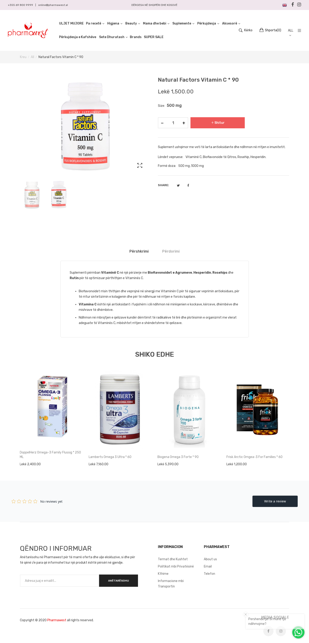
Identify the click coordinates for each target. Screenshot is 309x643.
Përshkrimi (139, 251)
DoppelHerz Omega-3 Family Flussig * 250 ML (50, 455)
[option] (32, 194)
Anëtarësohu (118, 580)
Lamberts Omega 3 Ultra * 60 (110, 457)
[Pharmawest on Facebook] (268, 631)
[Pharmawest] (28, 30)
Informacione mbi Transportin (171, 583)
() (273, 30)
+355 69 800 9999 (20, 5)
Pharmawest (56, 620)
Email (208, 566)
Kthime (163, 574)
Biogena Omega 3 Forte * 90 (178, 457)
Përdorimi (171, 251)
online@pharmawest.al (53, 5)
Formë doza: (167, 166)
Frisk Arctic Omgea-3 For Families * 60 (254, 457)
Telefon (209, 574)
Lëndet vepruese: (170, 157)
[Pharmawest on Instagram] (281, 631)
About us (210, 559)
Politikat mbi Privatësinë (176, 566)
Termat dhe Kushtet (173, 559)
